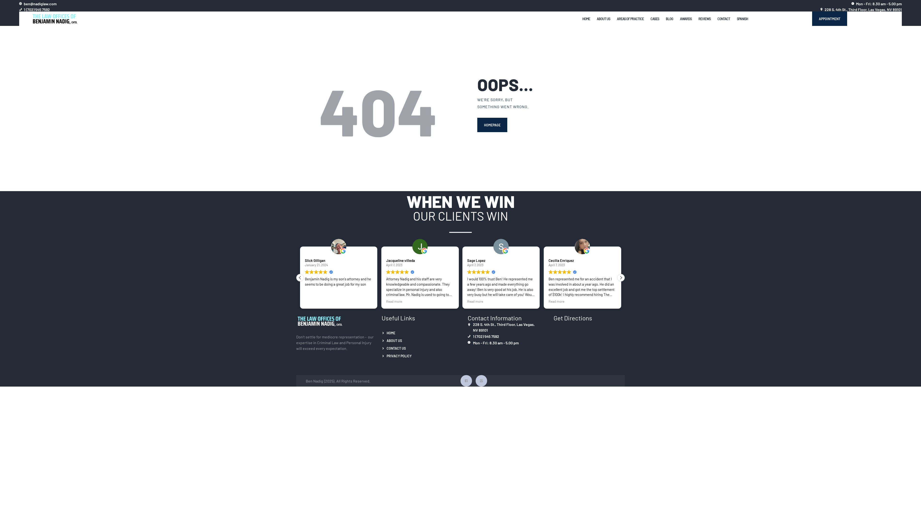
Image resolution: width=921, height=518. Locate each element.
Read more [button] (394, 301)
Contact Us (396, 348)
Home (391, 333)
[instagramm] (481, 381)
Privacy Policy (399, 356)
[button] (621, 277)
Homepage (492, 125)
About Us (394, 340)
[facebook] (466, 381)
